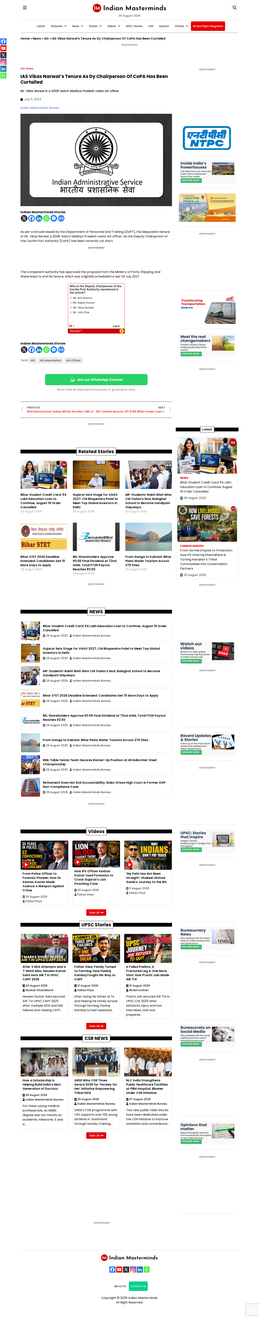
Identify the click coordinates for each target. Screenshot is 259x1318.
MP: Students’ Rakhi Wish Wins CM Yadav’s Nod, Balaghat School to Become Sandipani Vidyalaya (148, 501)
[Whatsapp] (46, 218)
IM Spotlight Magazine (208, 26)
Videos (111, 26)
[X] (24, 218)
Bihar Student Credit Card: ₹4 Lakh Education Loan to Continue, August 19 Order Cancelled (43, 501)
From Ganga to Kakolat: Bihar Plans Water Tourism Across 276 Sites (148, 561)
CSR (150, 26)
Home (25, 38)
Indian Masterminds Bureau (39, 108)
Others (179, 26)
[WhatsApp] (147, 1270)
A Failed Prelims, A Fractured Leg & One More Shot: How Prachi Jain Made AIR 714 (147, 973)
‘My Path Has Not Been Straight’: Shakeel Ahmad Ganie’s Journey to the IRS (146, 877)
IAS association (50, 360)
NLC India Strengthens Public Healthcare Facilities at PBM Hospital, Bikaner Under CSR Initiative (147, 1086)
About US (120, 1286)
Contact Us (138, 1286)
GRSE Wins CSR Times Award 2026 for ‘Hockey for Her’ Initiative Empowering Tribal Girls (95, 1086)
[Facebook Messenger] (53, 218)
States (93, 26)
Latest (41, 26)
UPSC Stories (134, 26)
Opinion (164, 26)
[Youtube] (119, 1270)
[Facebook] (31, 218)
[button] (24, 7)
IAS (46, 38)
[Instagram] (133, 1270)
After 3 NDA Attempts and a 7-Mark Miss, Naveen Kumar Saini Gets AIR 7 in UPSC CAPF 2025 (44, 973)
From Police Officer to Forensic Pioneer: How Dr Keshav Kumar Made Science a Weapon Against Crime (43, 881)
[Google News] (61, 218)
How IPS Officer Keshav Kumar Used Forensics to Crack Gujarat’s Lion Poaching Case (93, 877)
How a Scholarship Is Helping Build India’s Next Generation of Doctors (42, 1084)
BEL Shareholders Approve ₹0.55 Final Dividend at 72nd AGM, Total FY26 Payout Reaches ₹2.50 (94, 563)
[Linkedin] (39, 218)
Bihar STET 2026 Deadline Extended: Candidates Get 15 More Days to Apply (42, 561)
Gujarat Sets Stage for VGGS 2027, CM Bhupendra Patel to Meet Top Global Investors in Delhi (95, 501)
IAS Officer (73, 360)
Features (56, 26)
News (75, 26)
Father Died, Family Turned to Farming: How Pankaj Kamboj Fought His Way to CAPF (95, 973)
